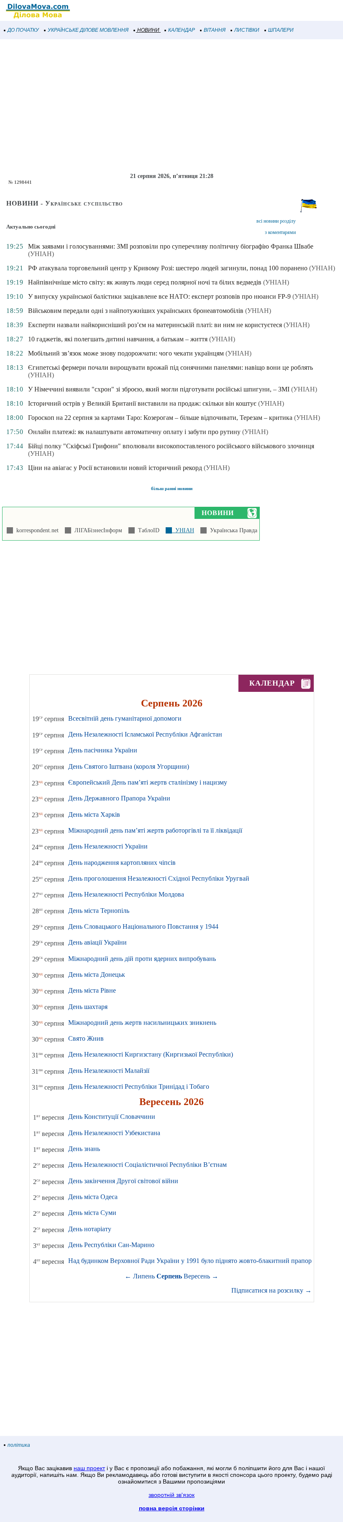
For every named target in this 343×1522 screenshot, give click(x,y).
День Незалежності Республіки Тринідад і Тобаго (138, 1086)
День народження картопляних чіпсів (122, 862)
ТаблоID (147, 530)
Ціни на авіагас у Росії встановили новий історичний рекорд (115, 467)
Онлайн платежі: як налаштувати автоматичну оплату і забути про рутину (134, 431)
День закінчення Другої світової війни (123, 1180)
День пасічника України (102, 750)
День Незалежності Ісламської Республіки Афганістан (145, 734)
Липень (144, 1276)
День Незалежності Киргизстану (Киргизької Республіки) (150, 1054)
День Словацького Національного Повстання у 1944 (143, 926)
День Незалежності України (108, 846)
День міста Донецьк (96, 974)
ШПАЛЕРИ (281, 30)
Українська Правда (232, 530)
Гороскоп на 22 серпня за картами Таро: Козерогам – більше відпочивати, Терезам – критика (160, 417)
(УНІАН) (41, 253)
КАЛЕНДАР (181, 30)
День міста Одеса (93, 1196)
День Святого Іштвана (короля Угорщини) (128, 766)
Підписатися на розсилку (271, 1290)
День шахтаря (88, 1006)
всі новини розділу (276, 221)
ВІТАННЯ (214, 30)
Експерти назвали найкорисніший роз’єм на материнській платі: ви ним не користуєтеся (155, 324)
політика (18, 1445)
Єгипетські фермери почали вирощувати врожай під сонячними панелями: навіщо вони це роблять (170, 367)
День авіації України (97, 942)
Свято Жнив (86, 1038)
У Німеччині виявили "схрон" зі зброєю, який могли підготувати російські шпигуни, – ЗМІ (158, 389)
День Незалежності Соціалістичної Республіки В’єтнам (147, 1164)
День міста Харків (94, 814)
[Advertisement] (171, 106)
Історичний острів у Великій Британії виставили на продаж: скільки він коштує (142, 403)
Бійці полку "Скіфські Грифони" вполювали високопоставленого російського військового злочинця (171, 446)
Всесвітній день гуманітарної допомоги (125, 718)
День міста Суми (92, 1212)
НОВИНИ (148, 30)
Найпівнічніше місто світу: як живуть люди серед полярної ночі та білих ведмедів (144, 282)
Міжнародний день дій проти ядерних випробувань (142, 958)
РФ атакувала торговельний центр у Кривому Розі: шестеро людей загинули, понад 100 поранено (167, 268)
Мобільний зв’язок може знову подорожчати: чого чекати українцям (126, 353)
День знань (84, 1148)
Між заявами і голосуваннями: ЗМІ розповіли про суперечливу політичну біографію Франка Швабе (170, 246)
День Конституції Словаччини (111, 1116)
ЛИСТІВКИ (247, 30)
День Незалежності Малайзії (108, 1070)
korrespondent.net (36, 530)
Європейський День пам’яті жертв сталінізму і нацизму (147, 782)
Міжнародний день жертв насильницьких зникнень (142, 1022)
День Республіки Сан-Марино (111, 1244)
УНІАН (183, 530)
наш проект (89, 1468)
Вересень (197, 1276)
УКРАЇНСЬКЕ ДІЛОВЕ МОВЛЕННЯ (88, 30)
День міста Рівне (92, 990)
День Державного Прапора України (119, 798)
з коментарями (280, 232)
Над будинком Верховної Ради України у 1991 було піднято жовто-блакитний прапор (190, 1260)
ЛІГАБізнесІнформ (96, 530)
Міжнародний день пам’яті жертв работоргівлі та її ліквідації (155, 830)
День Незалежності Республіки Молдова (126, 894)
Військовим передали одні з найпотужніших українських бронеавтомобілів (135, 310)
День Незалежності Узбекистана (114, 1132)
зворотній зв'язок (171, 1495)
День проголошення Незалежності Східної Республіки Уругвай (158, 878)
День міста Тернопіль (98, 910)
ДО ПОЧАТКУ (23, 30)
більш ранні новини (171, 488)
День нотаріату (89, 1228)
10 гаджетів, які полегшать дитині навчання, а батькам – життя (117, 339)
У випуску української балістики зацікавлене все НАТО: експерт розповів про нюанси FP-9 (159, 296)
